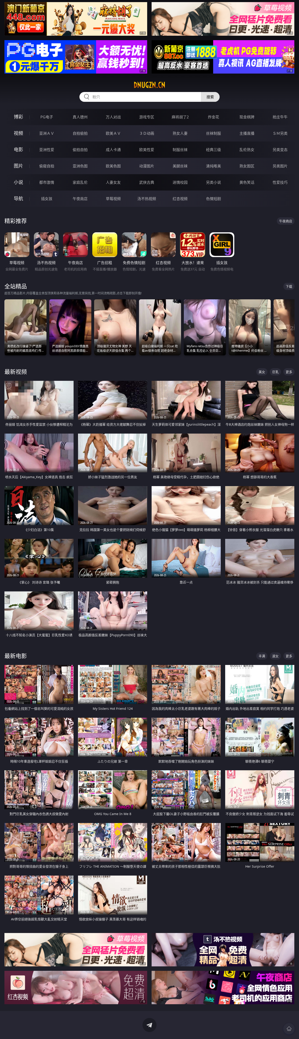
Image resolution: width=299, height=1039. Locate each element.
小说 (18, 182)
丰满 (262, 656)
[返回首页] (289, 1028)
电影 (18, 149)
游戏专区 (146, 117)
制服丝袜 (180, 149)
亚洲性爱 (46, 149)
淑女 (275, 656)
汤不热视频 (146, 198)
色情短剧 (213, 198)
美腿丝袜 (180, 166)
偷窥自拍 (46, 166)
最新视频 (15, 371)
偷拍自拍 (80, 149)
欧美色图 (113, 166)
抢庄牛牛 (280, 117)
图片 (18, 166)
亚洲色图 (80, 166)
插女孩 (46, 198)
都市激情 (46, 182)
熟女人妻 (180, 133)
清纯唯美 (213, 166)
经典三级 (213, 149)
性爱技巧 (280, 182)
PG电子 (46, 117)
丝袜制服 (213, 133)
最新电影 (15, 656)
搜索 (210, 96)
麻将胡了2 (180, 117)
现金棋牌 (246, 117)
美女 (262, 372)
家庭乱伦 (80, 182)
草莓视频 (113, 198)
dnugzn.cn (149, 85)
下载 (289, 286)
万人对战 (113, 117)
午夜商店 (80, 198)
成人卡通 (113, 149)
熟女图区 (246, 166)
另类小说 (213, 182)
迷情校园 (180, 182)
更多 (289, 372)
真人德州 (80, 117)
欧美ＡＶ (113, 133)
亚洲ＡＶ (46, 133)
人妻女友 (113, 182)
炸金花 (213, 117)
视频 (18, 133)
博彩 (18, 117)
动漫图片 (146, 166)
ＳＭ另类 (280, 133)
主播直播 (246, 133)
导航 (18, 198)
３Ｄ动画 (146, 133)
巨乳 (275, 372)
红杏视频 (180, 198)
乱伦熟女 (246, 149)
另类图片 (280, 166)
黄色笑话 (246, 182)
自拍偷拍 (80, 133)
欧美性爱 (146, 149)
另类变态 (280, 149)
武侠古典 (146, 182)
